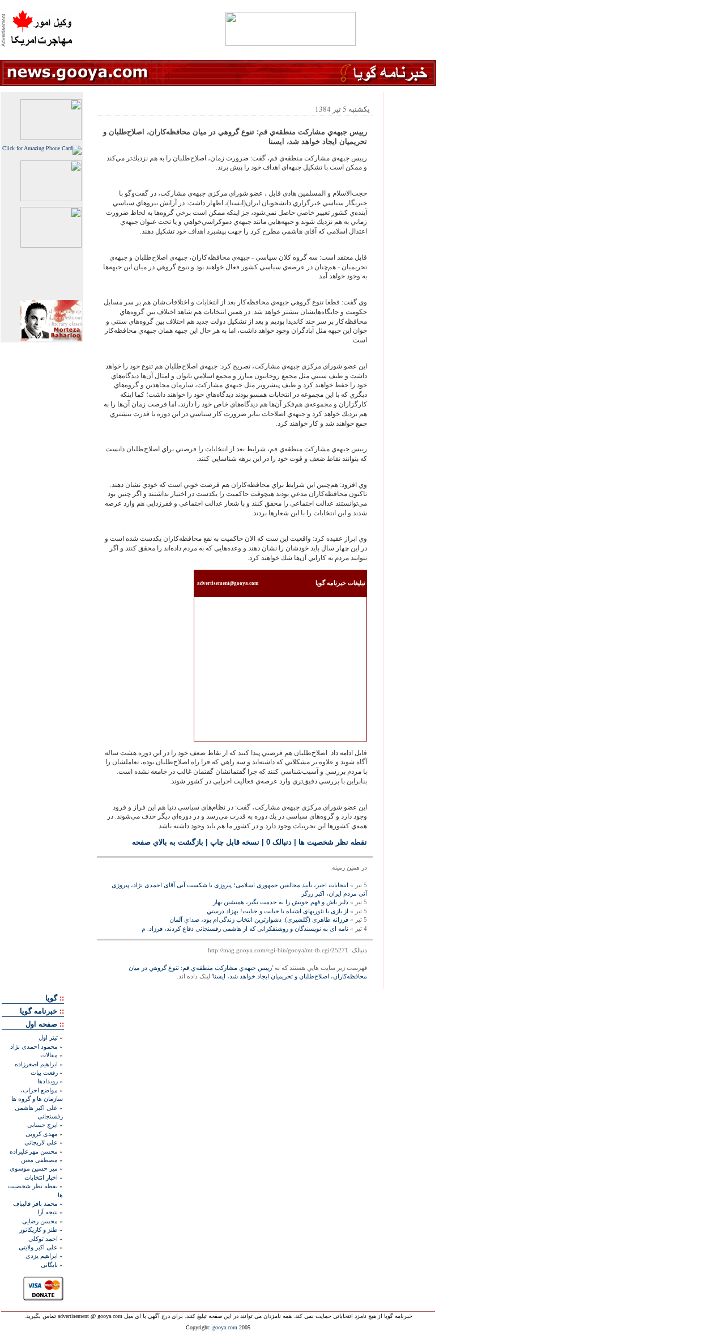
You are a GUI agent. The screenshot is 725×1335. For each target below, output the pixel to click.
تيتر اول (48, 1037)
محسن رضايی (40, 1221)
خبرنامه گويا (38, 1011)
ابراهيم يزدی (41, 1255)
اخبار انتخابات (41, 1177)
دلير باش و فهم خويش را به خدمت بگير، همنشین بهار (280, 902)
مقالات (49, 1055)
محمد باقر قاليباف (35, 1203)
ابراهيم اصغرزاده (36, 1064)
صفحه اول (41, 1024)
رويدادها (47, 1081)
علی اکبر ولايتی (38, 1247)
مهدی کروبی (41, 1133)
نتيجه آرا (47, 1212)
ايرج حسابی (42, 1124)
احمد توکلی (43, 1238)
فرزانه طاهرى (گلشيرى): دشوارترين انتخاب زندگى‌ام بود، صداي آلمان (258, 919)
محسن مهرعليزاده (34, 1151)
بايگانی (49, 1264)
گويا (51, 998)
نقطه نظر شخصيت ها (332, 842)
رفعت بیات (44, 1072)
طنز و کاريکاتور (38, 1229)
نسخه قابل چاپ (234, 842)
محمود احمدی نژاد (34, 1046)
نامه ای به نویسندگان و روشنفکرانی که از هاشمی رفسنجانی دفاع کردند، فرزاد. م (245, 928)
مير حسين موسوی (34, 1168)
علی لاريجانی (41, 1142)
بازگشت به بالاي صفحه (167, 842)
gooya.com (224, 1327)
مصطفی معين (39, 1159)
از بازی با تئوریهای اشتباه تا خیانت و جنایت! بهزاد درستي (277, 911)
